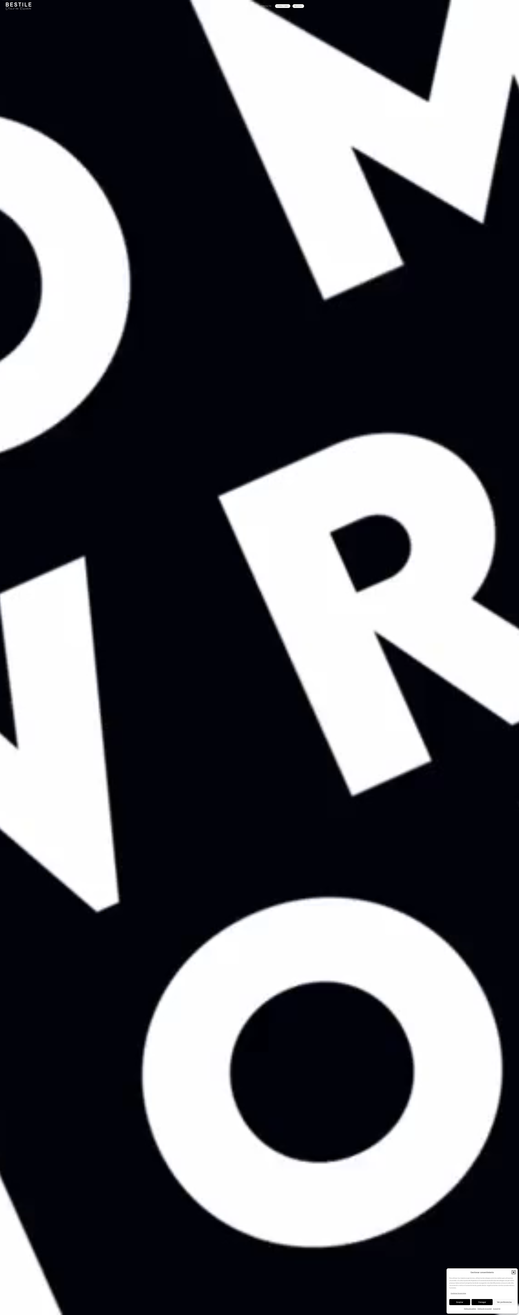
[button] (513, 1272)
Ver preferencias (504, 1302)
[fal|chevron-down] (259, 1180)
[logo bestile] (18, 6)
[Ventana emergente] (491, 6)
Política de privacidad (485, 1309)
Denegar (482, 1302)
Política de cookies (470, 1309)
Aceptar (459, 1302)
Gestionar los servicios (458, 1293)
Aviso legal (496, 1309)
